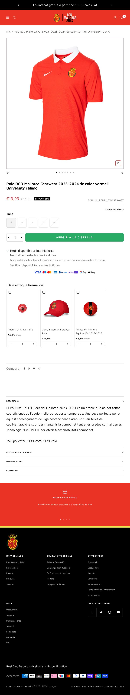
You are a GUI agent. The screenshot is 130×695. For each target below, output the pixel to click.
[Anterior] (7, 173)
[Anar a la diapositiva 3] (62, 172)
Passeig (9, 573)
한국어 (45, 686)
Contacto (12, 470)
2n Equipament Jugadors (58, 567)
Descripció (12, 401)
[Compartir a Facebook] (24, 368)
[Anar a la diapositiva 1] (56, 172)
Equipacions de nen (56, 584)
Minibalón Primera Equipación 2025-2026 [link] (89, 331)
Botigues (10, 578)
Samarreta (92, 578)
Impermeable (94, 595)
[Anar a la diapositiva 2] (59, 172)
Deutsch (27, 686)
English (53, 686)
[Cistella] (122, 17)
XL (43, 222)
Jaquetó (10, 626)
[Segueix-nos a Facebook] (92, 612)
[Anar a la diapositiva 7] (73, 172)
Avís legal (75, 686)
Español (9, 686)
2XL (54, 222)
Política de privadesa (91, 686)
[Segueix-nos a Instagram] (109, 612)
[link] (22, 308)
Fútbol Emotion (57, 666)
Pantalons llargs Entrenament (101, 589)
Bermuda (10, 637)
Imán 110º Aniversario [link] (20, 329)
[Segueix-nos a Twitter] (100, 612)
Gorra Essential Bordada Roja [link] (56, 331)
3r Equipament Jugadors (58, 573)
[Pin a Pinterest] (29, 368)
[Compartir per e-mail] (39, 369)
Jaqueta (91, 573)
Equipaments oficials (15, 562)
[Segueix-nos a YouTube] (118, 612)
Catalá (19, 686)
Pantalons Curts (95, 584)
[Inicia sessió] (115, 17)
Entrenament (12, 567)
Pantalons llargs (13, 620)
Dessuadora (93, 567)
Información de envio (19, 452)
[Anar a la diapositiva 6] (70, 172)
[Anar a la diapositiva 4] (69, 519)
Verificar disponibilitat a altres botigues (35, 265)
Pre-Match (92, 562)
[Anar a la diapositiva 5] (67, 172)
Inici (8, 31)
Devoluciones (14, 461)
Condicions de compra (114, 686)
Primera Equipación (56, 562)
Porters (50, 578)
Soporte (9, 584)
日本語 (37, 686)
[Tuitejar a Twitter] (33, 368)
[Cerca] (14, 17)
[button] (11, 344)
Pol (7, 642)
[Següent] (122, 173)
